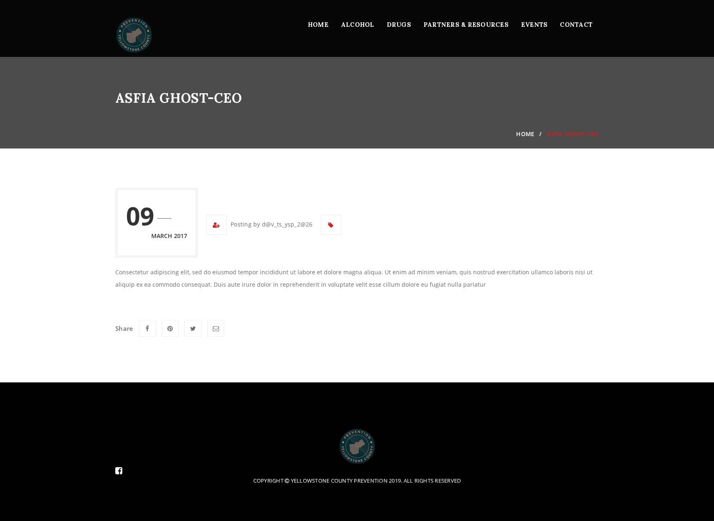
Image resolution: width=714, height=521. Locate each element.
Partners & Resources (466, 24)
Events (534, 24)
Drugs (399, 24)
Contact (576, 24)
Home (318, 24)
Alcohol (357, 24)
